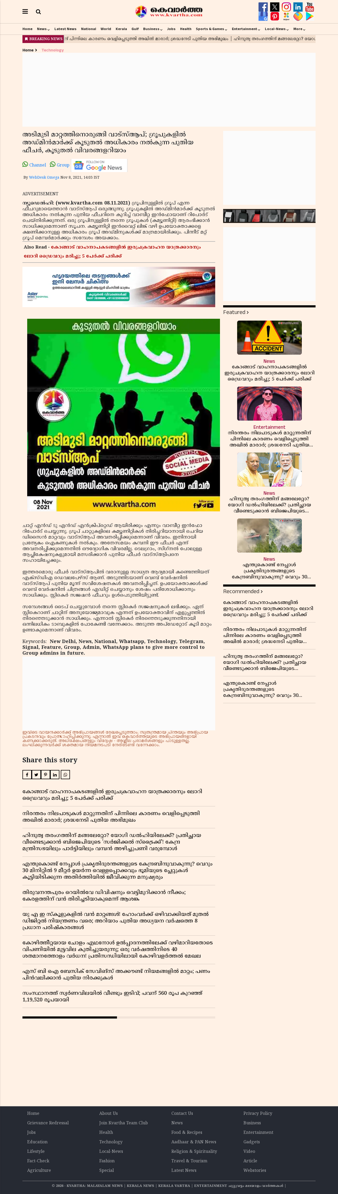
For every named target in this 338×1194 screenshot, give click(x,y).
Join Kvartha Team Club (123, 1123)
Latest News (65, 29)
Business (151, 29)
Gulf (135, 29)
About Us (108, 1113)
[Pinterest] (275, 16)
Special (106, 1170)
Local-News (275, 29)
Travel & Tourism (189, 1161)
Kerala (121, 29)
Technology (52, 50)
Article (250, 1161)
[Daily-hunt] (287, 16)
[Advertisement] (169, 90)
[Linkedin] (298, 7)
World (106, 29)
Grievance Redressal (48, 1123)
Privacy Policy (257, 1113)
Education (37, 1142)
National (88, 29)
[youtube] (309, 7)
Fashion (107, 1161)
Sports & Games (210, 29)
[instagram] (287, 7)
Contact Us (182, 1113)
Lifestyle (36, 1151)
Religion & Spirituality (194, 1151)
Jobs (171, 29)
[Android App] (309, 16)
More (297, 29)
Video (249, 1151)
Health (185, 29)
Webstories (254, 1170)
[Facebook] (264, 7)
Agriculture (39, 1170)
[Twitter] (275, 7)
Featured (234, 312)
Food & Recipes (186, 1132)
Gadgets (251, 1142)
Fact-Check (38, 1161)
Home (27, 29)
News (42, 29)
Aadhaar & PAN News (193, 1142)
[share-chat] (298, 16)
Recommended (241, 591)
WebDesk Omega (44, 177)
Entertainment (244, 29)
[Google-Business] (264, 16)
